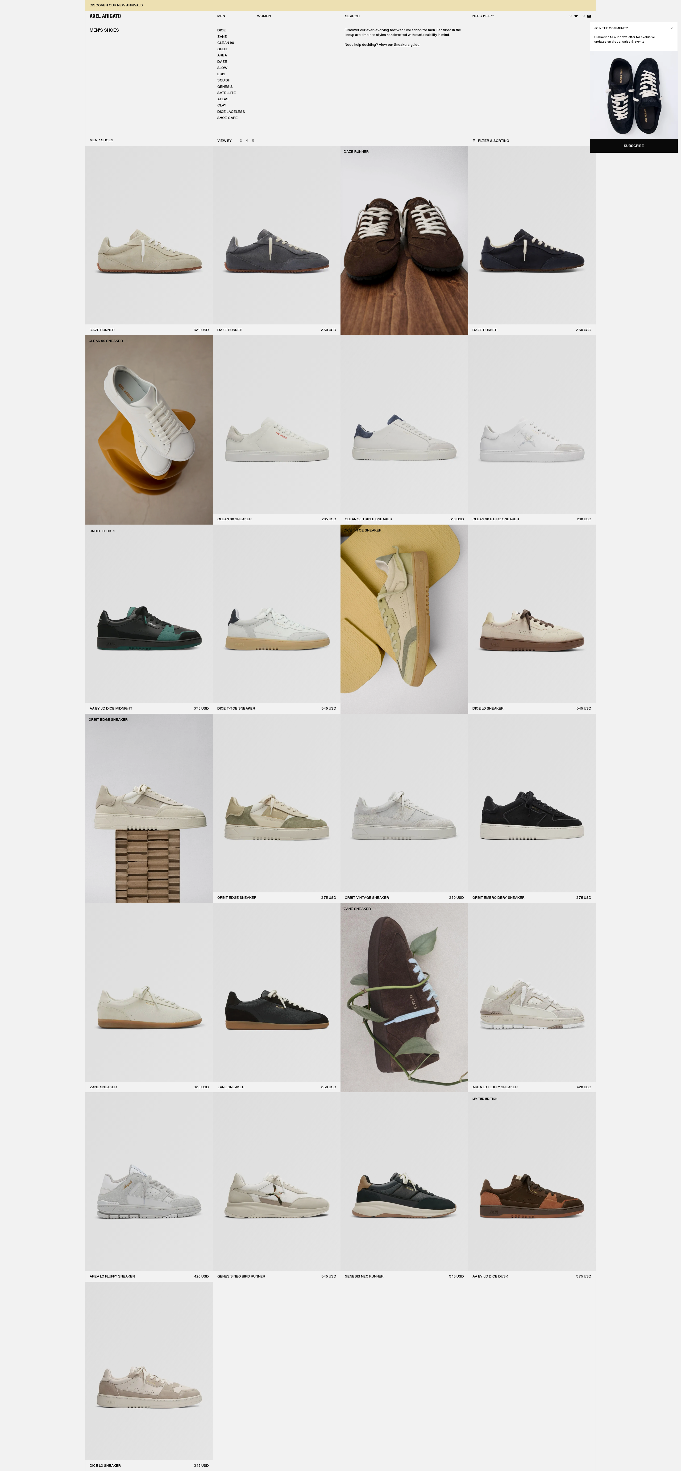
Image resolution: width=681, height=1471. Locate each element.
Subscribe (634, 145)
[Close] (672, 28)
